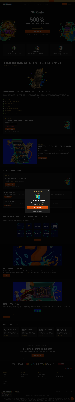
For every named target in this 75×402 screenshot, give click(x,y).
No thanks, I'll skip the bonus (37, 211)
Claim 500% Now (37, 207)
